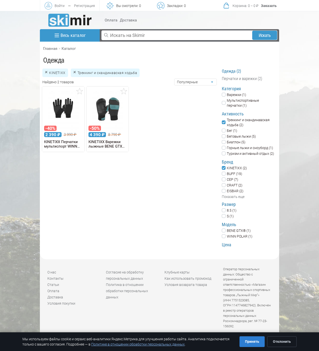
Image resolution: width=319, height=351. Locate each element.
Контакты (55, 278)
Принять (252, 342)
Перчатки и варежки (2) (242, 78)
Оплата (111, 20)
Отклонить (282, 342)
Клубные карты (177, 272)
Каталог (69, 48)
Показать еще (233, 197)
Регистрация (84, 6)
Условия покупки (61, 303)
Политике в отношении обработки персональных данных (138, 344)
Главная (50, 48)
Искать (265, 35)
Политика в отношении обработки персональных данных (127, 291)
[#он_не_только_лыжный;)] (69, 20)
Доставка (128, 20)
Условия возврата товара (185, 285)
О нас (51, 272)
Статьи (53, 285)
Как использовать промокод (187, 278)
